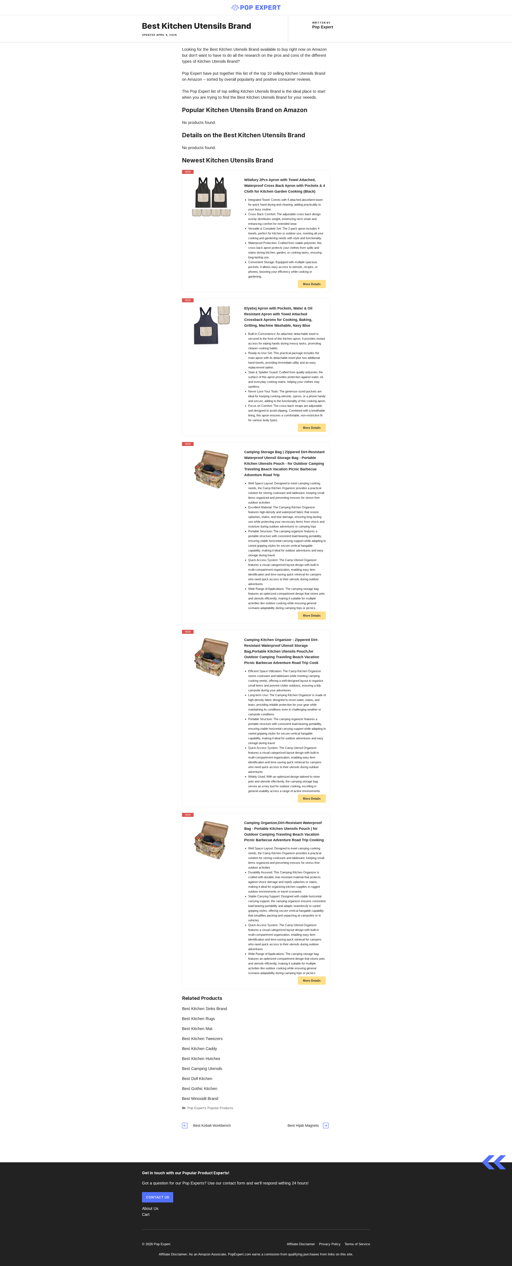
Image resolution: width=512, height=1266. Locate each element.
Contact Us (157, 1197)
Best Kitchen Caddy (199, 1048)
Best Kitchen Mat (197, 1028)
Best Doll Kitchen (197, 1078)
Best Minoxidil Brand (200, 1098)
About (147, 1208)
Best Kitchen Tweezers (202, 1038)
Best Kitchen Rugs (198, 1018)
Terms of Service (357, 1244)
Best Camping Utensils (202, 1068)
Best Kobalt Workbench (212, 1126)
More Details (312, 284)
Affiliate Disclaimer (301, 1244)
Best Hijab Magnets (303, 1126)
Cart (146, 1214)
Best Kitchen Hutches (201, 1058)
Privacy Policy (330, 1244)
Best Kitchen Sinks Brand (204, 1008)
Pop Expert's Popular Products (210, 1108)
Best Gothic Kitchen (199, 1088)
